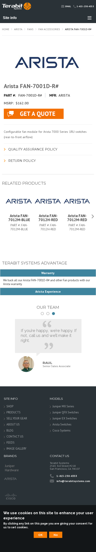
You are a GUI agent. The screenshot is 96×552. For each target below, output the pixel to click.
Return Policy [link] (22, 161)
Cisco (10, 496)
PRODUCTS (13, 412)
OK (40, 535)
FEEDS (10, 442)
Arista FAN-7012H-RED (48, 217)
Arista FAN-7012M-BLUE (19, 217)
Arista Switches (61, 424)
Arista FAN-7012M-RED (77, 217)
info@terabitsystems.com (73, 481)
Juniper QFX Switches (65, 412)
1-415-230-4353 (85, 6)
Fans (30, 29)
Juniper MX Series (63, 406)
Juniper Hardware (12, 467)
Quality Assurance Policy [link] (32, 149)
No (56, 535)
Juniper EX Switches (64, 418)
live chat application (34, 114)
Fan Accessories (49, 29)
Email (68, 6)
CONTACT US (14, 436)
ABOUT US (13, 424)
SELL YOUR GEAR (16, 418)
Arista (18, 29)
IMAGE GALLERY (16, 448)
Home (5, 29)
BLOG (9, 430)
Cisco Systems (61, 430)
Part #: (15, 225)
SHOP (9, 406)
